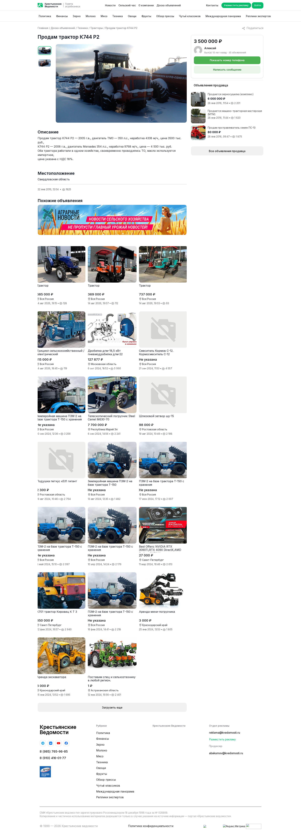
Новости (110, 5)
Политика (45, 16)
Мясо (104, 16)
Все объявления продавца (227, 151)
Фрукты (146, 16)
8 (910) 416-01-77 (53, 758)
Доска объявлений (169, 5)
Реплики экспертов (258, 16)
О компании (146, 5)
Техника (117, 16)
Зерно (77, 16)
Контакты (212, 5)
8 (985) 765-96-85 (54, 751)
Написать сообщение (227, 69)
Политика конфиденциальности (150, 826)
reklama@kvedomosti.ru (224, 732)
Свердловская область (54, 179)
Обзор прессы (165, 16)
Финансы (62, 16)
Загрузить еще (112, 707)
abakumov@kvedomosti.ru (226, 753)
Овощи (132, 16)
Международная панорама (223, 16)
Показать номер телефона (227, 60)
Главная (43, 27)
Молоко (91, 16)
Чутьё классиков (189, 16)
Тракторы (96, 27)
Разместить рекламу (236, 5)
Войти (257, 5)
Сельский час (127, 5)
